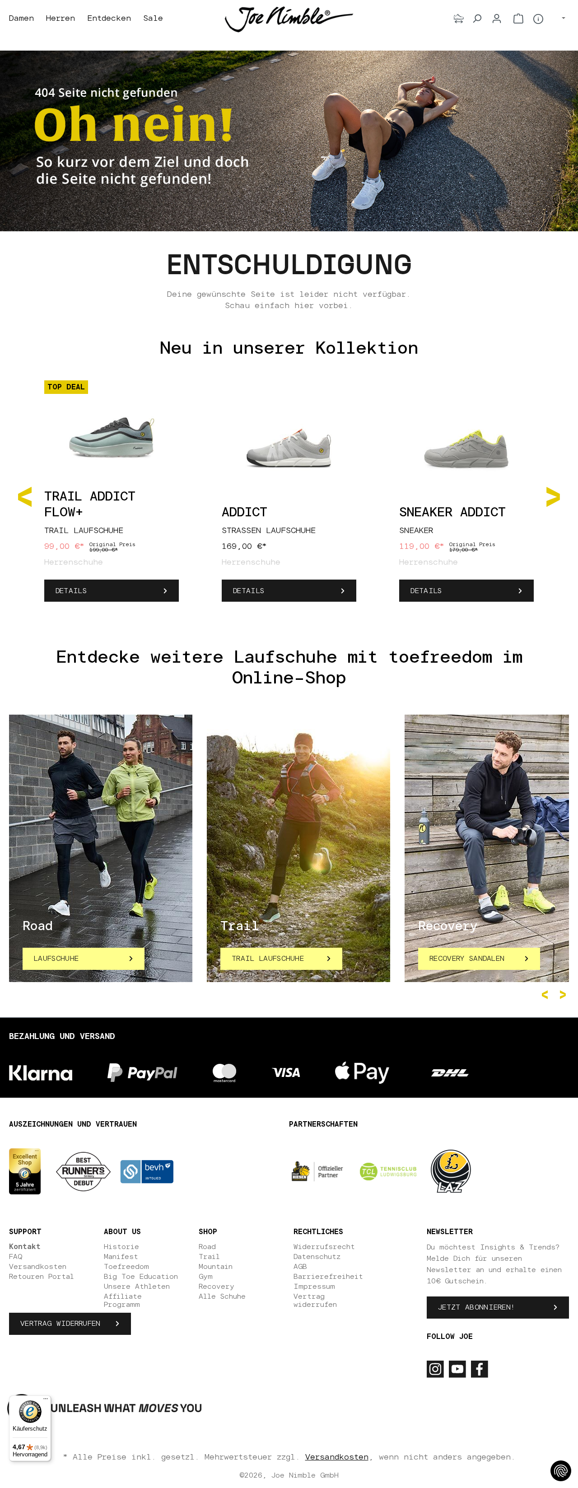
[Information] (538, 18)
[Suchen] (477, 18)
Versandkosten (37, 1266)
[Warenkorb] (518, 18)
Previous (546, 994)
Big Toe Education (141, 1276)
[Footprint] (459, 18)
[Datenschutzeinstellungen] (560, 1470)
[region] (289, 496)
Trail (209, 1256)
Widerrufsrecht (324, 1246)
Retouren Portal (41, 1276)
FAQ (15, 1256)
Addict (244, 512)
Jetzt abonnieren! (476, 1307)
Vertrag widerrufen (60, 1323)
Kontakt (25, 1246)
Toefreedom (126, 1266)
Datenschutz (317, 1256)
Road (207, 1246)
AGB (300, 1266)
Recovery (216, 1286)
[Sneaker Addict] (466, 448)
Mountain (216, 1266)
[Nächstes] (553, 496)
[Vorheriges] (25, 496)
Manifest (121, 1256)
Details (71, 590)
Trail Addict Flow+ (89, 505)
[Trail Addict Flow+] (111, 433)
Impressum (314, 1286)
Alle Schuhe (222, 1296)
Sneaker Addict (452, 512)
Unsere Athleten (137, 1286)
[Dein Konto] (497, 18)
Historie (121, 1246)
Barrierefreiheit (328, 1276)
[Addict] (289, 448)
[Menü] (45, 1400)
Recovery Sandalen (466, 958)
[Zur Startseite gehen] (289, 19)
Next (564, 994)
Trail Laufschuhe (268, 958)
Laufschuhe (56, 958)
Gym (206, 1276)
